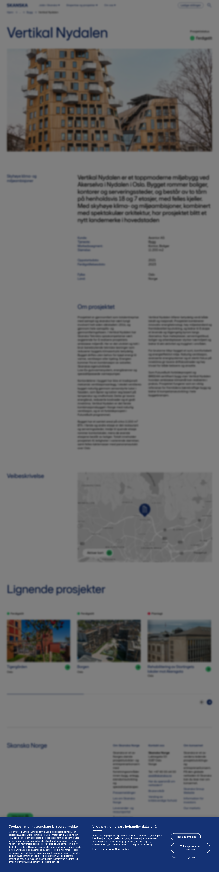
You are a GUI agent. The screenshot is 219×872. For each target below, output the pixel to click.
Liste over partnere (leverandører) (112, 849)
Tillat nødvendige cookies (190, 848)
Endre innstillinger (181, 857)
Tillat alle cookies (185, 836)
